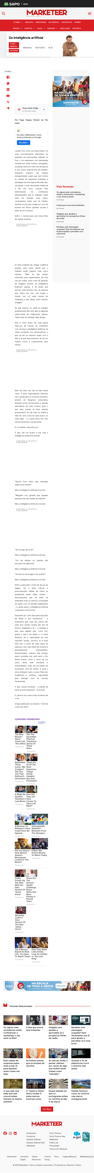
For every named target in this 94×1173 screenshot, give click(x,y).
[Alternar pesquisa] (3, 13)
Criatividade (41, 22)
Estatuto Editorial (33, 1139)
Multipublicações (87, 1157)
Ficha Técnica (55, 1133)
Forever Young (47, 1158)
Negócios (29, 22)
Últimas (16, 22)
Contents (76, 28)
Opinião (77, 22)
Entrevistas (67, 22)
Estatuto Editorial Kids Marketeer (35, 1144)
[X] (8, 102)
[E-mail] (8, 95)
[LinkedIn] (8, 89)
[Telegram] (8, 108)
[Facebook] (8, 77)
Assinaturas (31, 1133)
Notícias (14, 50)
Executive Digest (24, 1158)
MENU (25, 4)
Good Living (65, 28)
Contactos (30, 1136)
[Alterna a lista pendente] (22, 22)
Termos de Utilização (58, 1149)
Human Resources (36, 1158)
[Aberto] (89, 13)
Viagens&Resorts (69, 1157)
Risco (56, 1157)
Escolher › (23, 143)
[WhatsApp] (8, 83)
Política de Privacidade (54, 1144)
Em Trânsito (54, 22)
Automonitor (12, 1157)
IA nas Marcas (13, 45)
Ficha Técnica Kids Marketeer (57, 1138)
